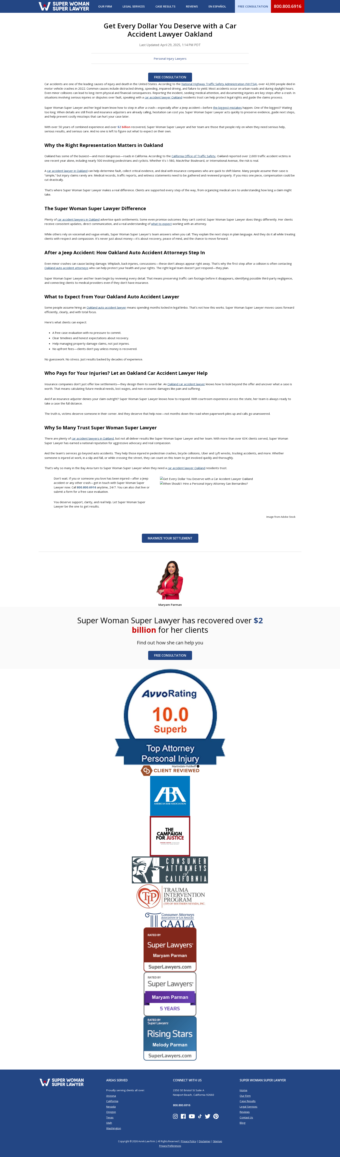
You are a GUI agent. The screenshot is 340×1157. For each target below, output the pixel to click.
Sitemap (217, 1141)
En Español (217, 6)
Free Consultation (170, 77)
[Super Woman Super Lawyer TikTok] (200, 1116)
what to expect (161, 224)
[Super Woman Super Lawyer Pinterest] (216, 1116)
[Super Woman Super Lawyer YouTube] (192, 1116)
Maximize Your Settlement (170, 538)
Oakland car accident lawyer (186, 384)
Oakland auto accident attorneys (66, 268)
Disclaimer (205, 1141)
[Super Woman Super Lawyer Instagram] (175, 1116)
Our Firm (105, 6)
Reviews (192, 6)
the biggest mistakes (227, 107)
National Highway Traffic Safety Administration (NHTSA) (219, 84)
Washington (113, 1128)
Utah (109, 1123)
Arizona (111, 1096)
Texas (110, 1117)
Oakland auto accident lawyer (106, 307)
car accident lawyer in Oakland (67, 171)
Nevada (111, 1106)
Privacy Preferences (170, 1146)
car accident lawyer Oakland (163, 97)
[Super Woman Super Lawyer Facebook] (183, 1116)
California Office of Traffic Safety (193, 156)
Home (243, 1090)
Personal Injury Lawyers (170, 58)
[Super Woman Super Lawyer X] (207, 1116)
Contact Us (246, 1117)
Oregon (111, 1112)
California (112, 1101)
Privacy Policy (188, 1141)
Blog (242, 1123)
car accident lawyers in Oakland (78, 219)
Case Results (165, 6)
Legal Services (134, 6)
